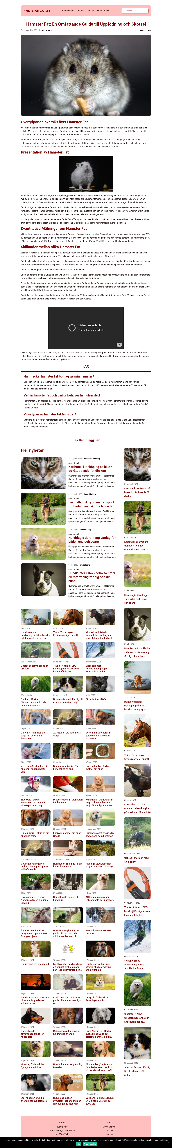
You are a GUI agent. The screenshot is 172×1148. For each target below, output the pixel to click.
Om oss (80, 10)
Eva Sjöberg (85, 565)
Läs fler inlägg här (86, 440)
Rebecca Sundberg (92, 459)
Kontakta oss (103, 10)
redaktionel (145, 30)
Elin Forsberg (85, 529)
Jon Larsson (46, 30)
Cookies (90, 10)
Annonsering (68, 10)
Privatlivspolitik (90, 1144)
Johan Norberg (90, 494)
